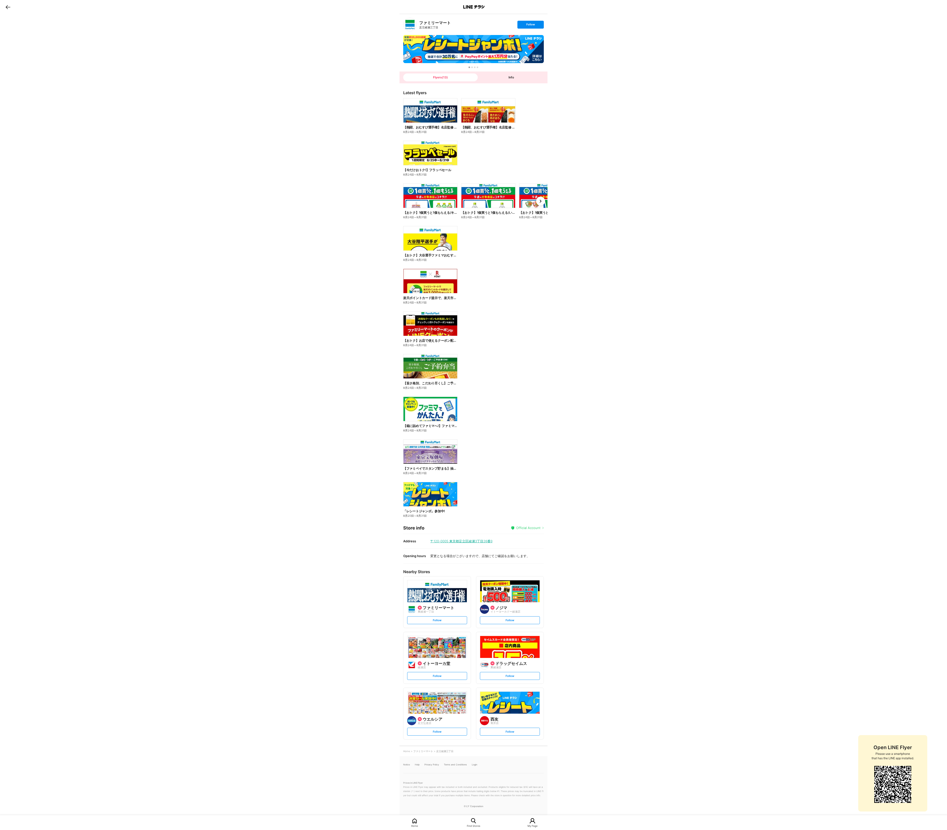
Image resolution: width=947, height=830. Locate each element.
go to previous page (8, 7)
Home (414, 825)
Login (474, 764)
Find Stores (473, 825)
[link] (410, 24)
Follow (530, 25)
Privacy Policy (431, 764)
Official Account (528, 528)
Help (417, 764)
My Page (533, 825)
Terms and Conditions (455, 764)
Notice (406, 764)
